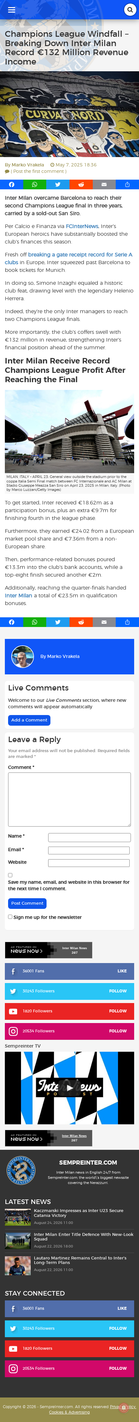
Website (17, 862)
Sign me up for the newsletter (47, 917)
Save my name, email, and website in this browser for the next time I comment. (69, 885)
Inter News (74, 948)
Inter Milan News (74, 1136)
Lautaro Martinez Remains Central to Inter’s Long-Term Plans (80, 1260)
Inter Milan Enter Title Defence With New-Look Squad (84, 1237)
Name (16, 836)
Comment (21, 767)
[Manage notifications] (124, 1408)
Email (16, 850)
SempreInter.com (88, 1163)
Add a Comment (29, 720)
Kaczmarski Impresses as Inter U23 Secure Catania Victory (78, 1213)
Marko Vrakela (28, 165)
